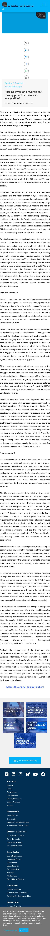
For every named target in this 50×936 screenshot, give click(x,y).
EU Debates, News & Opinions (21, 6)
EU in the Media (13, 839)
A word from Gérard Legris (17, 825)
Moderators (12, 876)
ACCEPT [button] (23, 930)
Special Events (13, 866)
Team (9, 789)
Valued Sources (13, 802)
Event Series (12, 862)
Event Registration (14, 856)
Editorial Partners (14, 799)
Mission (10, 785)
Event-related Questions (17, 893)
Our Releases (12, 795)
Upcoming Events (14, 859)
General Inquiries (14, 889)
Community (11, 819)
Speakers (10, 872)
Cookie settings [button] (10, 930)
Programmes (12, 792)
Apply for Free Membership (25, 760)
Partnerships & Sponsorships (19, 896)
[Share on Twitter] (26, 43)
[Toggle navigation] (43, 4)
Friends (10, 805)
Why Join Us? (12, 815)
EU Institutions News (15, 836)
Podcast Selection (14, 846)
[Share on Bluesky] (26, 57)
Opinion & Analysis (13, 83)
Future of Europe (13, 86)
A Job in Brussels (14, 906)
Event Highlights (13, 869)
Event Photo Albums (15, 879)
